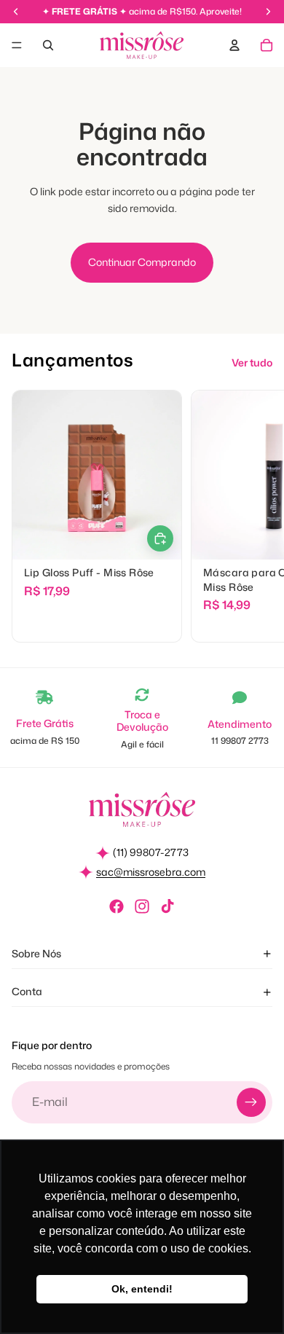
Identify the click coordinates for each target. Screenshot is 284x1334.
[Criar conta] (251, 1102)
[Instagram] (142, 906)
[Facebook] (116, 906)
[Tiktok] (167, 906)
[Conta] (234, 45)
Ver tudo (252, 362)
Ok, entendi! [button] (142, 1289)
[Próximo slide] (256, 517)
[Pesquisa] (48, 45)
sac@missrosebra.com (150, 872)
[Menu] (16, 45)
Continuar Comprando (142, 262)
